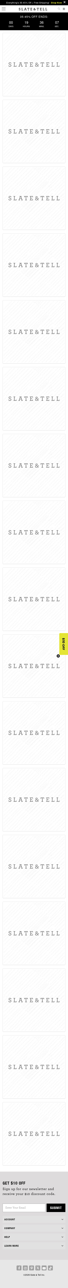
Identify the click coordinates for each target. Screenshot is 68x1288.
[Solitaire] (34, 332)
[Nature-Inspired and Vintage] (34, 866)
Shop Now (56, 2)
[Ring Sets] (34, 1000)
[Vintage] (34, 799)
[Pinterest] (31, 1267)
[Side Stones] (34, 666)
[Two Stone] (34, 532)
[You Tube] (44, 1267)
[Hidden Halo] (34, 265)
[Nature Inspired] (34, 933)
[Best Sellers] (34, 64)
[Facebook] (19, 1267)
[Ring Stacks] (34, 1134)
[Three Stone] (34, 599)
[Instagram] (25, 1267)
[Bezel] (34, 465)
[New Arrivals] (34, 131)
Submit (56, 1208)
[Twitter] (37, 1267)
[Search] (59, 9)
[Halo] (34, 198)
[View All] (34, 1067)
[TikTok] (50, 1267)
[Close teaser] (58, 656)
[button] (63, 644)
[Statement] (34, 733)
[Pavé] (34, 398)
